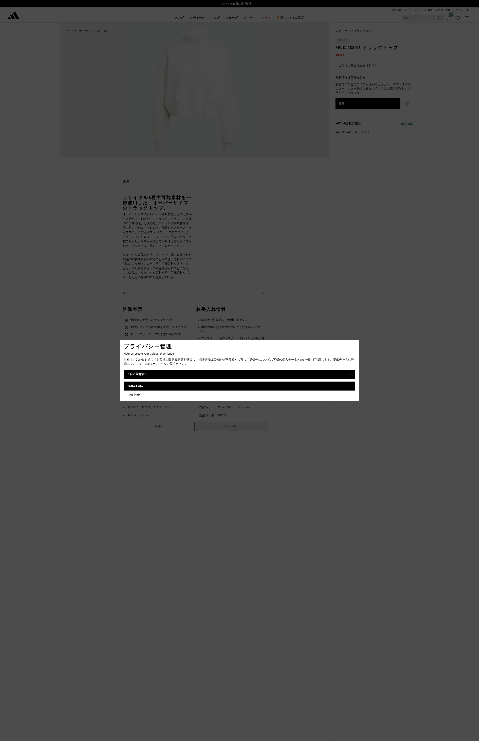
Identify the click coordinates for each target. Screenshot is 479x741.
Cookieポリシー (154, 364)
